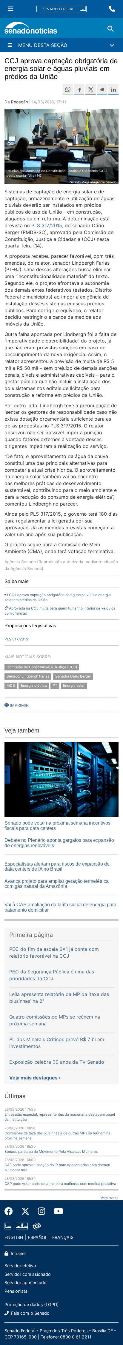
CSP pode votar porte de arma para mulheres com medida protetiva (60, 1183)
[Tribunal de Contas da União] (37, 1225)
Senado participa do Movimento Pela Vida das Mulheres (51, 1151)
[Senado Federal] (61, 9)
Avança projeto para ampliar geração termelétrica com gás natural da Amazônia (56, 884)
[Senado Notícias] (30, 30)
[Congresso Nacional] (22, 1225)
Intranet (18, 1253)
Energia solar (73, 685)
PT (55, 685)
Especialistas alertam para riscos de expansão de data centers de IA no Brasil (57, 866)
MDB (11, 685)
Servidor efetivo (20, 1265)
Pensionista (15, 1291)
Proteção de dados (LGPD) (31, 1304)
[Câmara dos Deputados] (7, 1225)
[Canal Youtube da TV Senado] (56, 1211)
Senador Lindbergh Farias (28, 676)
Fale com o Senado (30, 1313)
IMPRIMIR (19, 705)
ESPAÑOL (37, 1237)
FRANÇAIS (62, 1237)
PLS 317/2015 (46, 225)
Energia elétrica (34, 685)
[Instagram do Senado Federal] (42, 1211)
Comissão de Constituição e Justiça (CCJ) (42, 667)
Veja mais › (110, 1198)
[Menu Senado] (11, 9)
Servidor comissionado (27, 1274)
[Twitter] (25, 1211)
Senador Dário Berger (73, 676)
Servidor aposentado (25, 1282)
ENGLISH (13, 1237)
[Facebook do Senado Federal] (10, 1211)
